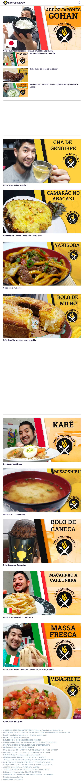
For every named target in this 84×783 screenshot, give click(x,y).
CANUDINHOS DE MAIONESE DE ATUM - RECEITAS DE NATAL (27, 762)
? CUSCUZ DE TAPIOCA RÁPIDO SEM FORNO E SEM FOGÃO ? (26, 770)
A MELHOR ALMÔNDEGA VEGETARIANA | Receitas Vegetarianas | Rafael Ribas (33, 730)
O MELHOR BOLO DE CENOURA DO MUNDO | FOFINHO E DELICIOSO (29, 742)
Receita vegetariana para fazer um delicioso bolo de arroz (25, 735)
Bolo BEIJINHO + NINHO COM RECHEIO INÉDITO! (22, 740)
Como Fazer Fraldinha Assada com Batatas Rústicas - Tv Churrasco (28, 775)
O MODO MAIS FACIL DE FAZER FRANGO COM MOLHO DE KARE (28, 765)
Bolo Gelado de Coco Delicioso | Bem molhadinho (22, 755)
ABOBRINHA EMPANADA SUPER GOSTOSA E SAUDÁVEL (25, 757)
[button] (79, 2)
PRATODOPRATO (16, 2)
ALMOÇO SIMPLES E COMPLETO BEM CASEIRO (21, 767)
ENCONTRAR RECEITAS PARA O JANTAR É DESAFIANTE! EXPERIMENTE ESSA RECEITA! (36, 733)
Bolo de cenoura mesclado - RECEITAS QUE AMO (22, 772)
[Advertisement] (42, 118)
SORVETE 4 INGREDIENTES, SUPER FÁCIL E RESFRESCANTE (26, 745)
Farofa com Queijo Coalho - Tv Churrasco (18, 747)
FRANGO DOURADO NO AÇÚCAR (16, 738)
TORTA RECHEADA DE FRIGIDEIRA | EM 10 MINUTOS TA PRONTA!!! (28, 760)
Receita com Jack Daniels (13, 777)
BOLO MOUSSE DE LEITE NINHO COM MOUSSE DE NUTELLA (26, 752)
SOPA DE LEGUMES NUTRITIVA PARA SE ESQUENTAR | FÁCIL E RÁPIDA (30, 750)
